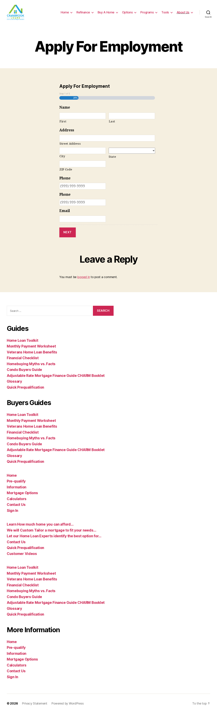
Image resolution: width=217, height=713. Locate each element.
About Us (183, 12)
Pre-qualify (16, 481)
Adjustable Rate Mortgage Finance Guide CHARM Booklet (56, 375)
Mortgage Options (22, 493)
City (62, 156)
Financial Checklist (23, 358)
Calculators (16, 499)
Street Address (70, 143)
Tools (165, 12)
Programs (147, 12)
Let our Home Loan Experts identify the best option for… (54, 536)
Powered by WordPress (67, 703)
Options (127, 12)
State (112, 157)
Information (16, 487)
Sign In (12, 510)
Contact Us (16, 504)
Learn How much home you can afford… (40, 524)
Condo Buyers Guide (24, 370)
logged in (83, 277)
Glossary (14, 381)
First (63, 121)
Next (67, 232)
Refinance (83, 12)
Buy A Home (106, 12)
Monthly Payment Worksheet (31, 346)
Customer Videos (22, 554)
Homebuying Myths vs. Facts (31, 364)
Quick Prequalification (25, 387)
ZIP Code (66, 169)
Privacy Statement (34, 703)
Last (112, 121)
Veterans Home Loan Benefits (32, 352)
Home (65, 12)
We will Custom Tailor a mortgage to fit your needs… (51, 530)
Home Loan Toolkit (22, 340)
